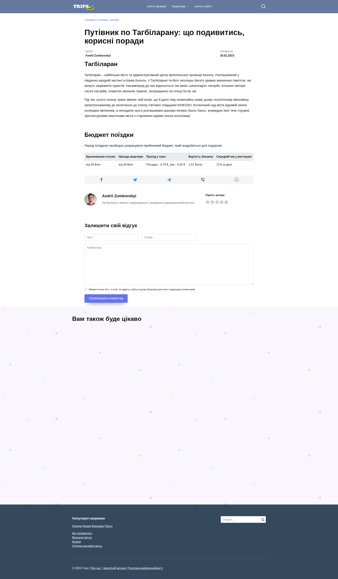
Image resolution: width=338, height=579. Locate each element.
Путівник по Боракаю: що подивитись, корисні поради (143, 464)
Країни (115, 20)
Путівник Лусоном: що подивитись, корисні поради (242, 389)
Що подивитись (82, 533)
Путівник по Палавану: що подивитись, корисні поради (93, 464)
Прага (108, 526)
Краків (87, 526)
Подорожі (179, 6)
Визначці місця (82, 537)
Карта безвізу (156, 6)
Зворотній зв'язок (114, 568)
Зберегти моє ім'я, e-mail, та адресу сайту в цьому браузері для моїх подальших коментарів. (142, 289)
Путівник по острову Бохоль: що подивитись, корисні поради (191, 391)
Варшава (98, 526)
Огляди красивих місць (87, 545)
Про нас (95, 568)
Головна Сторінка (96, 20)
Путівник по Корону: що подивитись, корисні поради (210, 470)
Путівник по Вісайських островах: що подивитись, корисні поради (116, 404)
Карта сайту (203, 6)
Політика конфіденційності (145, 568)
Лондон (77, 526)
